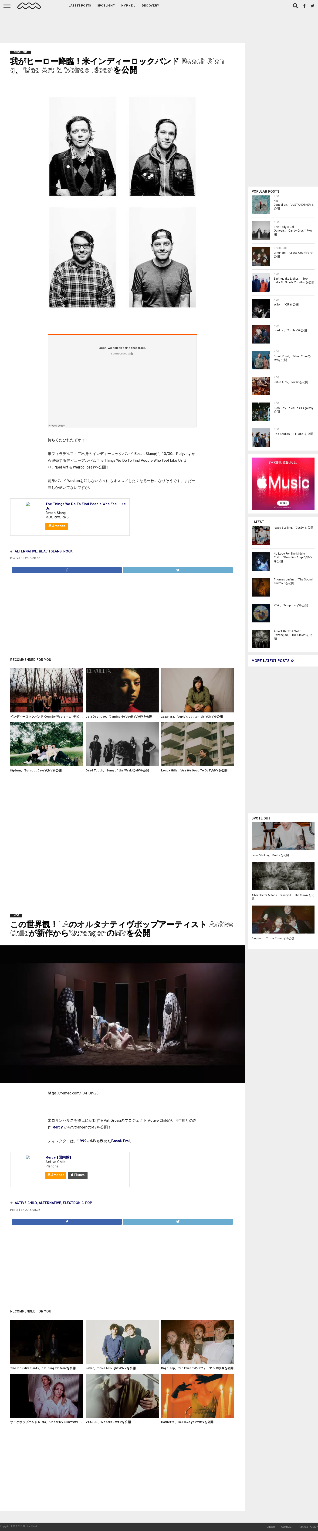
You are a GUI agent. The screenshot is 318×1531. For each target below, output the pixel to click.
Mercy (57, 1127)
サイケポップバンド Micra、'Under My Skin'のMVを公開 (48, 1422)
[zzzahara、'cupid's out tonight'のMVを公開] (197, 711)
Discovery (150, 6)
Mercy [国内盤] (58, 1157)
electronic (73, 1203)
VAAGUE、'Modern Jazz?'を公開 (108, 1422)
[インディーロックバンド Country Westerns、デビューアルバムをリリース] (46, 711)
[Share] (67, 569)
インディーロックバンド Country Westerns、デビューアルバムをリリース (61, 717)
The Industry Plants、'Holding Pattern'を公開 (43, 1368)
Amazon (58, 526)
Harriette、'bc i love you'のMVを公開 (187, 1422)
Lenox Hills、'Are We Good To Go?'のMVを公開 (194, 771)
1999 (82, 1141)
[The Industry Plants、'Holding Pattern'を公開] (46, 1363)
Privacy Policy (308, 1527)
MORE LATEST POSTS (271, 661)
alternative (26, 551)
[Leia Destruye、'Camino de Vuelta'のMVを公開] (122, 711)
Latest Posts (79, 6)
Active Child (26, 1203)
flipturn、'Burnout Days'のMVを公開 (36, 771)
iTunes (79, 1175)
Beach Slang (50, 551)
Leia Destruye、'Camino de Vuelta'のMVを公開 (119, 717)
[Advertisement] (159, 25)
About (272, 1527)
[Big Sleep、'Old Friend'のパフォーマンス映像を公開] (197, 1363)
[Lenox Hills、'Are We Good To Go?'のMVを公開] (197, 765)
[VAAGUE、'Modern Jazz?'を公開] (122, 1417)
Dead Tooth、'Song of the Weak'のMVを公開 (117, 771)
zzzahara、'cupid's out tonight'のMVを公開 (192, 717)
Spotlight (106, 6)
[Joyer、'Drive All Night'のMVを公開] (122, 1363)
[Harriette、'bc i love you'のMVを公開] (197, 1417)
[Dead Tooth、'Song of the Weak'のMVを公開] (122, 765)
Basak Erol (120, 1141)
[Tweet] (178, 569)
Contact (287, 1527)
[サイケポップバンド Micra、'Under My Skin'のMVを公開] (46, 1417)
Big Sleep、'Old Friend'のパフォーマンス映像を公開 (197, 1368)
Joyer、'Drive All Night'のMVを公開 (111, 1368)
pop (88, 1203)
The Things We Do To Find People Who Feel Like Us (85, 506)
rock (68, 551)
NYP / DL (128, 6)
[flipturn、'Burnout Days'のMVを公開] (46, 765)
